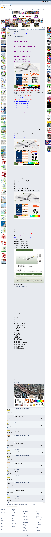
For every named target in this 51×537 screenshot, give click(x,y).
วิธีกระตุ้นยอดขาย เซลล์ (38, 510)
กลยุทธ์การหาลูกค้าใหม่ (3, 509)
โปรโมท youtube (13, 520)
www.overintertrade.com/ (16, 382)
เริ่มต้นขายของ (37, 511)
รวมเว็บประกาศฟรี (2, 514)
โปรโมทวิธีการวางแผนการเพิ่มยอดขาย (39, 518)
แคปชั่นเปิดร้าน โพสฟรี (25, 528)
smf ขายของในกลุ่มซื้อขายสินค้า (26, 521)
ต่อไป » (44, 27)
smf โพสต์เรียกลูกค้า (25, 525)
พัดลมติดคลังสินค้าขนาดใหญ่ (18, 92)
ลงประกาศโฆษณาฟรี (3, 529)
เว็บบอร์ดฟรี (37, 514)
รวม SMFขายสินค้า (13, 513)
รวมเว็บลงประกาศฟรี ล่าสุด (3, 513)
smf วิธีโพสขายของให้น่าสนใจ (26, 529)
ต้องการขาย (2, 524)
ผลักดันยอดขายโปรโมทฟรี (38, 516)
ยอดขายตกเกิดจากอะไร (38, 519)
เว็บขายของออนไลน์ (25, 517)
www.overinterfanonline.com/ (17, 381)
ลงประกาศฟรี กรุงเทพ (3, 528)
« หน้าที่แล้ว (42, 27)
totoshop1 (8, 408)
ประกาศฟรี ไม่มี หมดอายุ (3, 526)
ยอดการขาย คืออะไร (38, 521)
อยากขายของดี (24, 510)
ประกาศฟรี (37, 528)
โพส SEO (37, 529)
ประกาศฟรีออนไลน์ (13, 514)
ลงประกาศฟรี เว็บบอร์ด (14, 523)
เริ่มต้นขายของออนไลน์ (14, 528)
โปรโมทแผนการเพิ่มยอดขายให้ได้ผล (39, 517)
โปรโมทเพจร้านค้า (38, 530)
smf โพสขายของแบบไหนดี (25, 522)
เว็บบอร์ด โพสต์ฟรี (13, 515)
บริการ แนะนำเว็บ (2, 521)
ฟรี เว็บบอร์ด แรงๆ (13, 524)
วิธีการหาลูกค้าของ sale (3, 510)
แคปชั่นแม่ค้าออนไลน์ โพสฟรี (26, 524)
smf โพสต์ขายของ (25, 527)
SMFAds (24, 535)
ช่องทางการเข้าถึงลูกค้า (3, 512)
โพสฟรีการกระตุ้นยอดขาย (38, 522)
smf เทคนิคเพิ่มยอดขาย (25, 530)
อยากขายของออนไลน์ (38, 513)
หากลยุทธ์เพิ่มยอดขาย (14, 509)
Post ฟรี (37, 527)
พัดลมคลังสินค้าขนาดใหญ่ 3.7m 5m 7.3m (20, 286)
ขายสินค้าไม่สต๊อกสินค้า (25, 511)
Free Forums (27, 535)
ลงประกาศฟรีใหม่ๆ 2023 (14, 517)
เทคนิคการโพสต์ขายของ (25, 519)
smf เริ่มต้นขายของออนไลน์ (25, 516)
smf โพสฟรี (24, 513)
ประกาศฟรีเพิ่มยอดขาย (38, 524)
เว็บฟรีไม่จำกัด (2, 517)
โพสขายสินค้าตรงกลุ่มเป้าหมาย (15, 525)
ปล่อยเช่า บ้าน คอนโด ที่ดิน (3, 525)
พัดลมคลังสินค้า (17, 36)
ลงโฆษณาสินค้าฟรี (2, 515)
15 (9, 28)
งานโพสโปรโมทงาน (14, 512)
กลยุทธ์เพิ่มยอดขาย (13, 510)
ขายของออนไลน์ (13, 526)
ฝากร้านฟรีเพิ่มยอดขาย (38, 525)
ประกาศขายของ (2, 520)
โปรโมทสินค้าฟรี (13, 518)
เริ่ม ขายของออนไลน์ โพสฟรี (25, 518)
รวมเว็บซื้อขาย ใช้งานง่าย (3, 523)
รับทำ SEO (3, 1)
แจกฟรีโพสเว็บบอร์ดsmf (14, 521)
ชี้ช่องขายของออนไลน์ (14, 529)
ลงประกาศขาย (2, 518)
